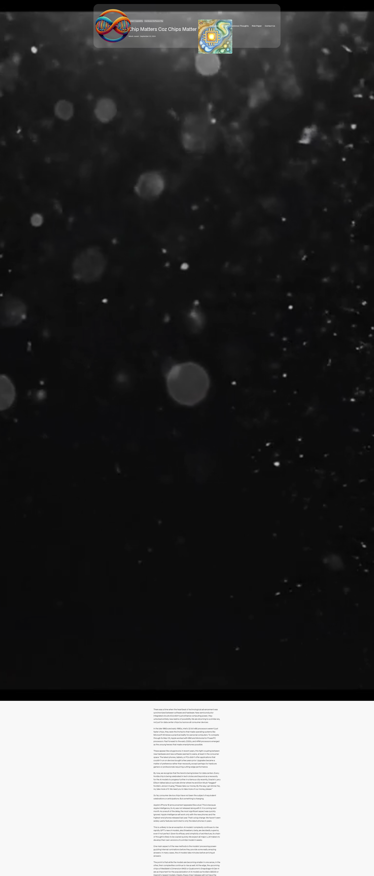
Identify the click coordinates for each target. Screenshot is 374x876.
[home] (113, 25)
